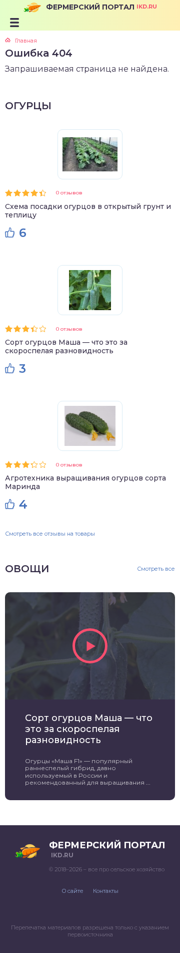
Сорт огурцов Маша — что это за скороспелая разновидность (66, 346)
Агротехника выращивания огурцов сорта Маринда (85, 482)
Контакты (105, 890)
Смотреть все (156, 569)
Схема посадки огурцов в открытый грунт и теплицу (88, 210)
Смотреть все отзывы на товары (50, 533)
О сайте (72, 890)
